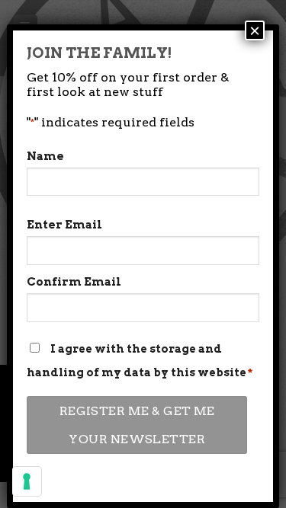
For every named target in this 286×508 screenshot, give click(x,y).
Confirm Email (74, 282)
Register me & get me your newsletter (137, 425)
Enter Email (64, 225)
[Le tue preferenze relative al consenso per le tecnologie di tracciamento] (26, 481)
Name (45, 156)
